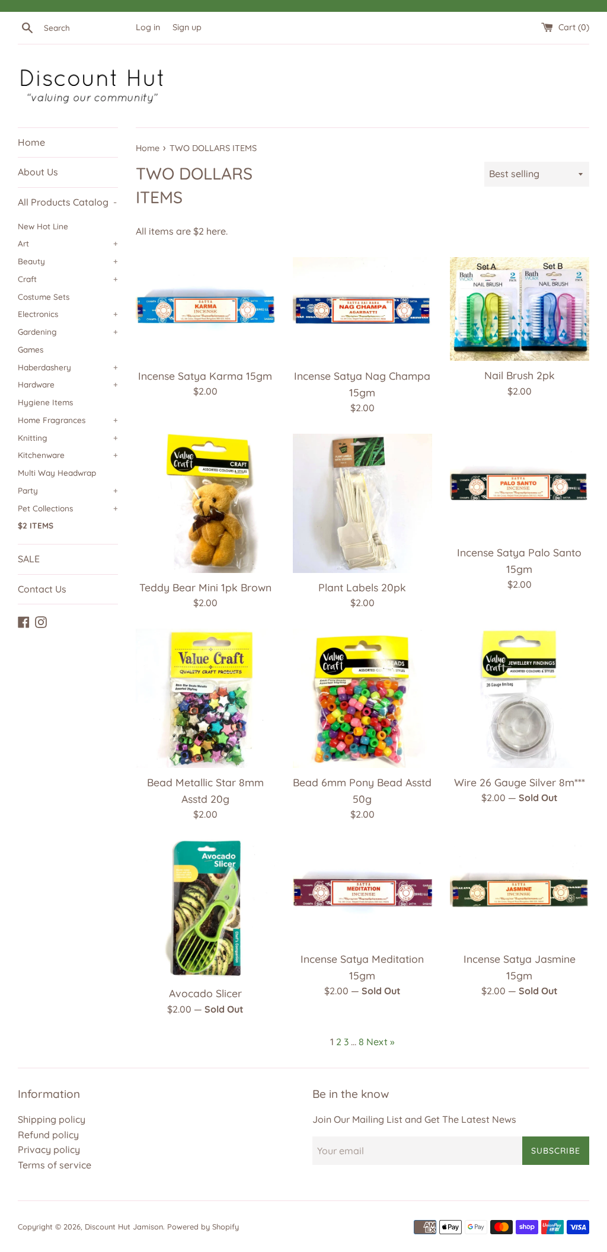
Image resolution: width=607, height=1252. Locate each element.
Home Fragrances (68, 420)
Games (30, 349)
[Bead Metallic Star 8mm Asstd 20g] (205, 698)
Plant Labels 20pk (362, 587)
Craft (68, 279)
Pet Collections (68, 508)
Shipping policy (51, 1119)
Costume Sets (43, 297)
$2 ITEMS (35, 525)
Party (68, 490)
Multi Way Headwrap (57, 473)
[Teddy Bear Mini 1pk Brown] (205, 503)
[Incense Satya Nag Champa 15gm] (362, 309)
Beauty (68, 261)
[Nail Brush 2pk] (519, 309)
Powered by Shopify (203, 1226)
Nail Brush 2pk (519, 375)
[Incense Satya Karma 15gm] (205, 309)
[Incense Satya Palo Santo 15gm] (519, 486)
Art (68, 243)
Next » (380, 1042)
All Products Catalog (67, 202)
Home (31, 142)
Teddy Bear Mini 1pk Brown (205, 587)
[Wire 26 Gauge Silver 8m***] (519, 698)
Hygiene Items (45, 402)
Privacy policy (49, 1149)
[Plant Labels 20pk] (362, 503)
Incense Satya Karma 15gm (205, 375)
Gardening (68, 331)
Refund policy (48, 1135)
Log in (148, 27)
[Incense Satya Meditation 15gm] (362, 892)
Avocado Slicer (205, 993)
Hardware (68, 384)
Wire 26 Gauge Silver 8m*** (519, 782)
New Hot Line (43, 226)
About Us (38, 172)
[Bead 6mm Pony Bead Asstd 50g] (362, 698)
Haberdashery (68, 367)
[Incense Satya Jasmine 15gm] (519, 892)
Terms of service (54, 1165)
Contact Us (42, 589)
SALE (29, 559)
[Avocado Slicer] (205, 909)
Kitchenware (68, 455)
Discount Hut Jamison (124, 1226)
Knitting (68, 438)
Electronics (68, 314)
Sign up (187, 27)
